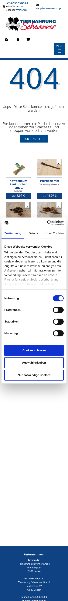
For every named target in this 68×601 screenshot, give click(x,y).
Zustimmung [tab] (12, 233)
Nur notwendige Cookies (34, 375)
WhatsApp (21, 9)
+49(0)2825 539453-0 (17, 3)
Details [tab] (33, 233)
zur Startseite (34, 138)
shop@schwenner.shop (48, 8)
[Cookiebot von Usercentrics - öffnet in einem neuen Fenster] (48, 222)
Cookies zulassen (34, 350)
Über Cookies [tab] (55, 233)
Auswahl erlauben (34, 362)
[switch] (58, 310)
